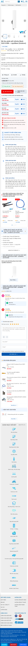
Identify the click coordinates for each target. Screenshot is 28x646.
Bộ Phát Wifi (18, 5)
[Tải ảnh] (3, 337)
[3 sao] (14, 324)
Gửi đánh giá (12, 354)
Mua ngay (13, 644)
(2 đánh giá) (11, 50)
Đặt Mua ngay (8, 91)
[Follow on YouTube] (20, 616)
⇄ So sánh (4, 46)
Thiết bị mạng (10, 5)
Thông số (6, 74)
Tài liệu (23, 74)
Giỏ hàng (23, 1)
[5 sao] (18, 324)
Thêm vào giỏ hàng (20, 92)
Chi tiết (15, 74)
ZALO (23, 99)
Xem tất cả (13, 405)
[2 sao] (12, 324)
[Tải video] (7, 337)
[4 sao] (16, 324)
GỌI (18, 99)
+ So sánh (5, 222)
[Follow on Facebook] (16, 616)
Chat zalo (23, 644)
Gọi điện (4, 644)
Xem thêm (13, 418)
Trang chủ (3, 5)
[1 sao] (10, 324)
